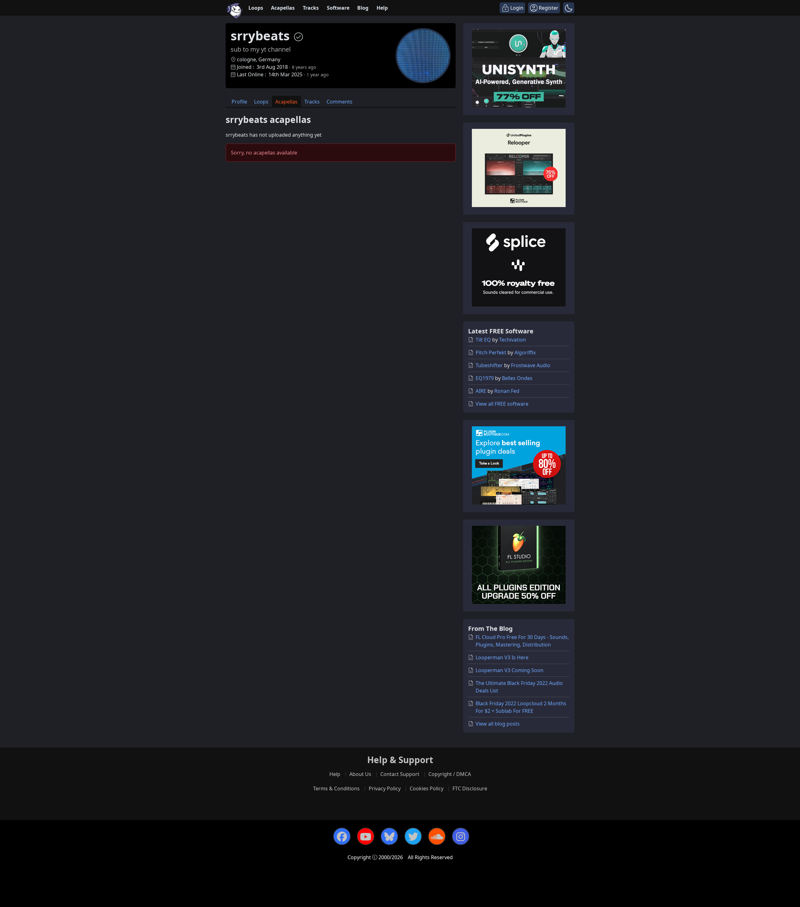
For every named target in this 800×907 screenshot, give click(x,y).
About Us (360, 774)
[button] (568, 7)
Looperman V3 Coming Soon (509, 670)
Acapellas (283, 7)
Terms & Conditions (336, 788)
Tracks (311, 7)
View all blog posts (498, 723)
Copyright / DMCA (449, 774)
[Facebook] (342, 836)
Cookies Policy (426, 788)
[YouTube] (365, 836)
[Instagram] (460, 836)
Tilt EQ (483, 339)
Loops (255, 7)
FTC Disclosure (469, 788)
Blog (362, 7)
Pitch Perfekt (491, 352)
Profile (239, 101)
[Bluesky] (389, 836)
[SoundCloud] (437, 836)
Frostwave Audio (530, 365)
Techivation (512, 339)
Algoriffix (525, 352)
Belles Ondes (517, 378)
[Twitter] (413, 836)
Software (338, 7)
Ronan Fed (506, 391)
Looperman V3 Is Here (502, 657)
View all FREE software (502, 403)
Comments (339, 101)
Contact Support (399, 774)
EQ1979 (485, 378)
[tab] (239, 101)
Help (382, 7)
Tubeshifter (489, 365)
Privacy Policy (385, 788)
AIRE (481, 391)
